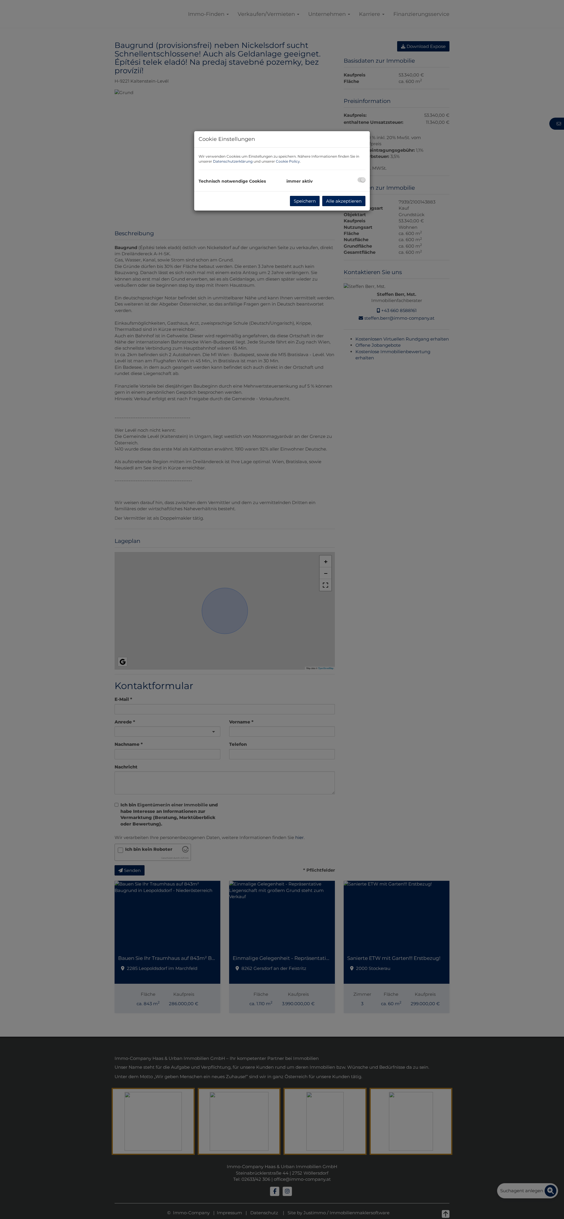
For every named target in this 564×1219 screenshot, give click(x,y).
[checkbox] (361, 179)
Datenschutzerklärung (233, 161)
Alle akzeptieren (344, 201)
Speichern (305, 201)
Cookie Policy (288, 161)
